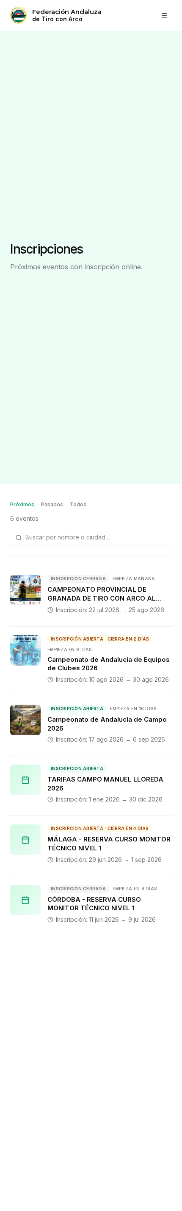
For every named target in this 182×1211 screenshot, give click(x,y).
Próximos (22, 504)
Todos (78, 504)
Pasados (52, 504)
